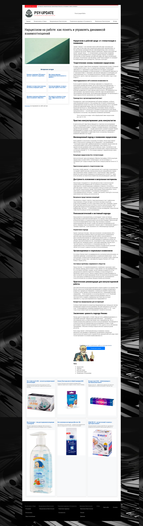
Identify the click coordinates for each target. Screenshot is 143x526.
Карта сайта (106, 507)
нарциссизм (80, 367)
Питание (82, 512)
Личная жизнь (28, 512)
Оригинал (27, 106)
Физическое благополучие (102, 21)
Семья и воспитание (30, 516)
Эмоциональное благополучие (58, 21)
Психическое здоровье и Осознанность (81, 21)
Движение (82, 516)
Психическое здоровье (63, 508)
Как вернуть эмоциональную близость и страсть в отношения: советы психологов (57, 6)
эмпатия (79, 368)
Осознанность (61, 512)
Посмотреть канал (96, 348)
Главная (28, 21)
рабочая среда (81, 370)
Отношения (28, 508)
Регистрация (78, 13)
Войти (83, 13)
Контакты (115, 507)
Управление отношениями (84, 373)
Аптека (115, 21)
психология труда (82, 371)
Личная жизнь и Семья (40, 21)
